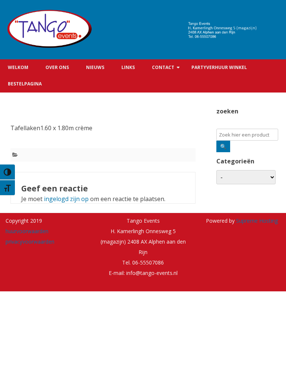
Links (128, 67)
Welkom (18, 67)
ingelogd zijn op (66, 199)
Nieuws (95, 67)
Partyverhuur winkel (219, 67)
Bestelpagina (25, 84)
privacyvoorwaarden (30, 241)
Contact (163, 67)
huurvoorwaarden (27, 231)
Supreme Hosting (256, 220)
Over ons (57, 67)
